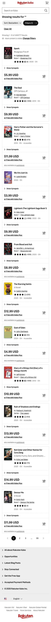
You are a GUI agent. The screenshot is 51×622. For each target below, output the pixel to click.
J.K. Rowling (20, 133)
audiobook (20, 165)
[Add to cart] (44, 77)
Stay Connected (11, 569)
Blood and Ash (25, 251)
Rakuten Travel (12, 610)
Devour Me (19, 492)
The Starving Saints (22, 284)
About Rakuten (39, 610)
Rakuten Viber (21, 607)
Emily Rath (20, 499)
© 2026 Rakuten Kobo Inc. (16, 588)
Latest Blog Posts (12, 563)
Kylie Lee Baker (22, 459)
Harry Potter (25, 136)
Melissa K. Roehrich (23, 410)
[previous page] (7, 538)
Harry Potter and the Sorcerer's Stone (28, 128)
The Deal (18, 88)
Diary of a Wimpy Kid (28, 377)
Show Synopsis (13, 68)
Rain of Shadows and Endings (27, 406)
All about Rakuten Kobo (15, 550)
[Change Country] (5, 599)
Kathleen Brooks (22, 55)
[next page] (43, 538)
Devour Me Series (27, 502)
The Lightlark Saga (27, 215)
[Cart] (47, 3)
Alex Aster (20, 212)
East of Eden (19, 327)
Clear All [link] (8, 29)
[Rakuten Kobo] (26, 2)
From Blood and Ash (23, 244)
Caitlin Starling (21, 291)
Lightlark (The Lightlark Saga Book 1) (30, 208)
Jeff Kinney (20, 374)
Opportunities (10, 556)
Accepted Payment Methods (17, 582)
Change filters (29, 38)
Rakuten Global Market (38, 607)
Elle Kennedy (21, 95)
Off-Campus (25, 97)
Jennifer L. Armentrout (25, 248)
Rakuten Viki (9, 607)
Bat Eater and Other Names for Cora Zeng (28, 451)
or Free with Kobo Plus (13, 78)
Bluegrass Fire (25, 58)
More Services (25, 610)
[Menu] (4, 3)
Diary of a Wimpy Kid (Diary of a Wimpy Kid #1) (28, 369)
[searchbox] (23, 11)
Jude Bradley (21, 176)
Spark (16, 48)
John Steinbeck (22, 331)
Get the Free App (12, 576)
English (16, 598)
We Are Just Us (20, 173)
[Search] (46, 11)
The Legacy (24, 413)
